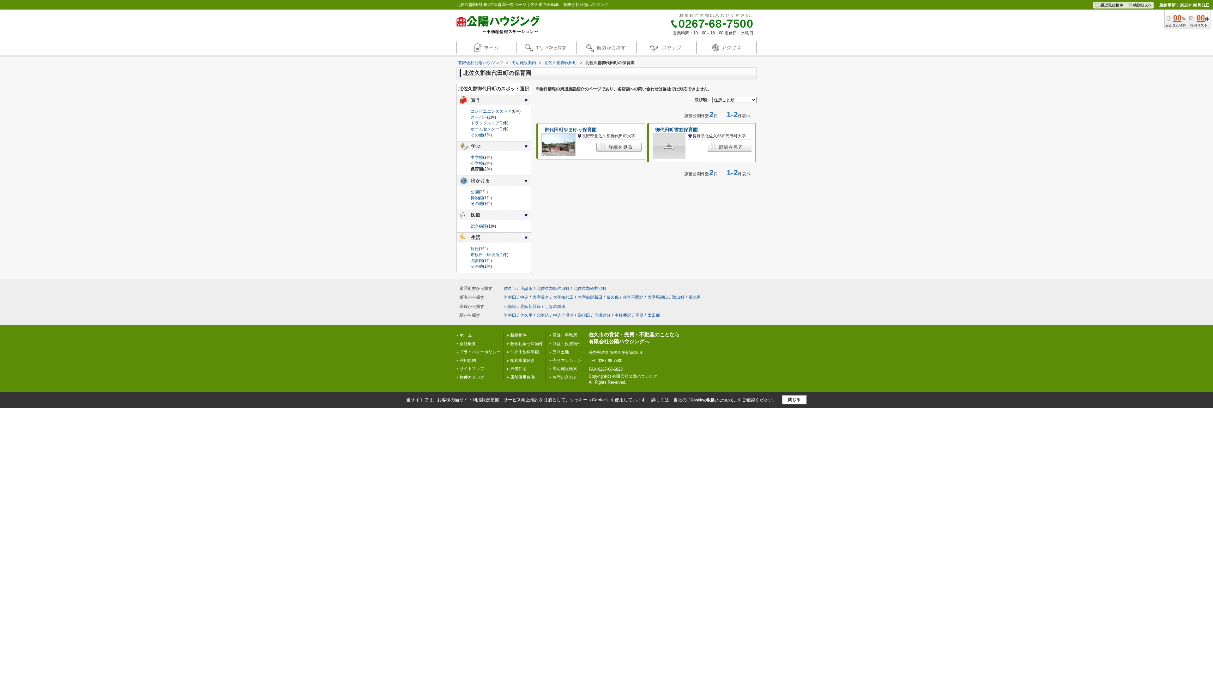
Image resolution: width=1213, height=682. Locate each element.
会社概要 (468, 343)
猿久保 (612, 297)
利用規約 (468, 360)
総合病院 (479, 226)
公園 (475, 191)
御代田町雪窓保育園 (676, 129)
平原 (639, 315)
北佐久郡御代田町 (553, 288)
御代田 (584, 315)
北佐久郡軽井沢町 (590, 288)
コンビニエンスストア (491, 111)
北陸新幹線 (530, 306)
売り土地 (560, 352)
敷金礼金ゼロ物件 (526, 343)
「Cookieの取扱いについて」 (712, 400)
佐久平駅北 (633, 297)
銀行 (475, 248)
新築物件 (518, 335)
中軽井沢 (623, 315)
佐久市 (510, 288)
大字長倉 (541, 297)
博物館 (477, 197)
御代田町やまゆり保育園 (571, 129)
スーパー (479, 117)
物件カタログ (472, 377)
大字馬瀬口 (658, 297)
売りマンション (566, 360)
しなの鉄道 (555, 306)
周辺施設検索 (564, 368)
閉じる (794, 399)
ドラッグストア (485, 123)
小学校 (477, 163)
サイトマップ (472, 368)
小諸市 (526, 288)
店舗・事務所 (564, 335)
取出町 (678, 297)
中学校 (477, 157)
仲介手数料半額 (524, 352)
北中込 (543, 315)
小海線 (510, 306)
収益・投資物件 (566, 343)
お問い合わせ (564, 377)
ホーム (466, 335)
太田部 (654, 315)
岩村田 (510, 297)
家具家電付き (522, 360)
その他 (477, 135)
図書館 (477, 260)
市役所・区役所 (485, 254)
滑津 (569, 315)
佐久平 (526, 315)
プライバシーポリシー (480, 352)
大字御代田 (563, 297)
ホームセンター (485, 129)
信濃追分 (602, 315)
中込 (524, 297)
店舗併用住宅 (522, 377)
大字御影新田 (590, 297)
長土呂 (695, 297)
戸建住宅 (518, 368)
